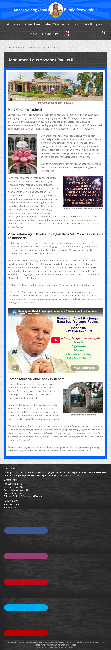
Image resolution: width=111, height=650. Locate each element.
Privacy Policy (84, 642)
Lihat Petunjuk (77, 475)
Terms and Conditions (58, 645)
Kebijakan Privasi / (68, 642)
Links (73, 645)
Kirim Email (11, 507)
